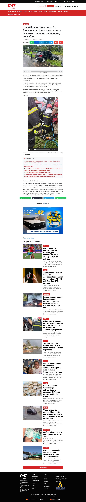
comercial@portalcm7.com (61, 478)
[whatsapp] (65, 6)
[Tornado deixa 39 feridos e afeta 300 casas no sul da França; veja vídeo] (32, 346)
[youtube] (68, 6)
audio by (43, 72)
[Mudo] (54, 149)
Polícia (45, 11)
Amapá (40, 1)
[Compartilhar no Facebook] (36, 42)
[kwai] (56, 6)
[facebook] (58, 6)
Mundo (35, 11)
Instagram (34, 487)
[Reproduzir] (29, 149)
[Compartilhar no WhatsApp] (32, 42)
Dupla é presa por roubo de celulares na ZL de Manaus (38, 172)
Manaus (26, 24)
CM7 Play (34, 478)
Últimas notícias (12, 11)
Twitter (33, 483)
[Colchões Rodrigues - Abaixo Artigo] (43, 220)
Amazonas (19, 11)
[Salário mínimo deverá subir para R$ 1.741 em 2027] (32, 435)
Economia (59, 11)
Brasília (36, 1)
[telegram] (75, 6)
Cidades (30, 11)
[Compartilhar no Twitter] (51, 42)
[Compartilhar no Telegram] (41, 42)
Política (40, 11)
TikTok (33, 488)
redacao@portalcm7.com (61, 476)
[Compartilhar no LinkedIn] (46, 42)
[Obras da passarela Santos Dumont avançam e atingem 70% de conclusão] (32, 453)
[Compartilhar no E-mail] (56, 42)
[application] (43, 124)
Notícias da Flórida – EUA (14, 14)
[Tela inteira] (56, 149)
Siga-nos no (39, 203)
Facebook (34, 482)
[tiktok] (72, 6)
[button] (43, 123)
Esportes (65, 11)
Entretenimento (52, 11)
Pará (52, 1)
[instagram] (70, 6)
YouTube (33, 485)
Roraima (44, 1)
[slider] (42, 149)
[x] (63, 6)
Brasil (25, 11)
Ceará (48, 1)
